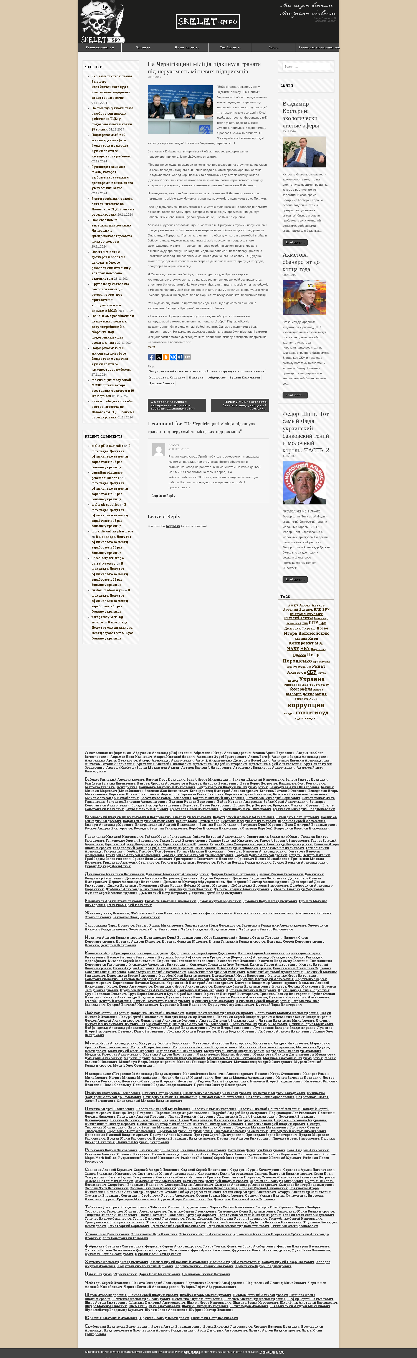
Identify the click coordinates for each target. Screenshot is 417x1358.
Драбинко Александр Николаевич (134, 889)
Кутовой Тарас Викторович (279, 1005)
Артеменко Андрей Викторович (220, 764)
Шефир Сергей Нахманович (310, 1299)
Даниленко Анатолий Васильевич (114, 874)
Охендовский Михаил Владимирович (149, 1101)
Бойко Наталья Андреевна (239, 802)
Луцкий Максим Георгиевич (191, 1031)
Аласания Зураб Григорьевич (221, 757)
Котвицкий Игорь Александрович (183, 986)
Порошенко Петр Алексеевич (131, 1131)
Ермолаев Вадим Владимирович (270, 901)
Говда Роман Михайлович (282, 848)
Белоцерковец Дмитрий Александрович (224, 791)
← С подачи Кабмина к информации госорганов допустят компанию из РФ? (173, 405)
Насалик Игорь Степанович (278, 1074)
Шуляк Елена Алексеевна (166, 1310)
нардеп (289, 713)
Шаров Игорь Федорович (106, 1295)
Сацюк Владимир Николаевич (110, 1173)
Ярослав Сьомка (161, 383)
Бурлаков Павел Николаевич (194, 809)
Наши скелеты (187, 47)
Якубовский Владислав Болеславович (117, 1326)
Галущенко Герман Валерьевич (132, 840)
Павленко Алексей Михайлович (163, 1109)
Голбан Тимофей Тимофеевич (150, 851)
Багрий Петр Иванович (165, 779)
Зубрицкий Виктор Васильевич (266, 929)
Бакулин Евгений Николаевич (258, 779)
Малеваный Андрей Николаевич (280, 1043)
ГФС (322, 623)
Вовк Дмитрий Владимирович (311, 825)
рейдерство (216, 377)
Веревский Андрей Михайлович (248, 821)
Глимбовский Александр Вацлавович (226, 848)
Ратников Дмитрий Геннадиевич (256, 1150)
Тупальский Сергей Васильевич (178, 1226)
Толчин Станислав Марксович (308, 1215)
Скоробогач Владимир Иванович (135, 1185)
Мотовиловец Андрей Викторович (263, 1062)
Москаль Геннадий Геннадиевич (204, 1062)
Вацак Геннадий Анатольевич (148, 821)
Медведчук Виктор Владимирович (234, 1051)
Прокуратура (296, 666)
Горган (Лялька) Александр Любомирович (197, 855)
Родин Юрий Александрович (236, 1154)
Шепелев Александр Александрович (255, 1299)
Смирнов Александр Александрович (246, 1185)
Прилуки (196, 377)
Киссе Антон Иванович (236, 961)
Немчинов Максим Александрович (245, 1077)
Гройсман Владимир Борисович (188, 862)
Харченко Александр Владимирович (116, 1262)
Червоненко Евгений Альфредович (215, 1283)
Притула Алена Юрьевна (171, 1135)
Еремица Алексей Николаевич (170, 901)
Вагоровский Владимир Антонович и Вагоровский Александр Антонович (148, 817)
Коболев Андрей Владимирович (244, 968)
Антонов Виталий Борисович (110, 764)
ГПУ (313, 623)
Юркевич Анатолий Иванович (111, 1318)
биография (301, 689)
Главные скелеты (100, 47)
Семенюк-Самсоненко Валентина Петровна (298, 1177)
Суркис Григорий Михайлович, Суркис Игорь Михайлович (154, 1199)
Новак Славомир (117, 1085)
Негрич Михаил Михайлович (134, 1077)
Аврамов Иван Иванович (131, 757)
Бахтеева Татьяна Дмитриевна (111, 787)
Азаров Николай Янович (174, 757)
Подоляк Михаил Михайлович (261, 1127)
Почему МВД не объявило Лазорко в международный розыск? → (244, 405)
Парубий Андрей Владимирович (239, 1113)
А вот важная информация (108, 753)
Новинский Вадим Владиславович (162, 1085)
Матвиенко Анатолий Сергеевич (266, 1047)
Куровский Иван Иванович (183, 1005)
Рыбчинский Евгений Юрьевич (274, 1158)
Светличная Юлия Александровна (167, 1173)
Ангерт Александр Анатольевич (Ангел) (173, 760)
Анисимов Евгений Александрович (301, 760)
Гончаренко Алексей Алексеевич (133, 855)
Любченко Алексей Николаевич (284, 1031)
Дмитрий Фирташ (300, 628)
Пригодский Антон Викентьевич (298, 1131)
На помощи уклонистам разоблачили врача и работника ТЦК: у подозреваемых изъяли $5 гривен (112, 119)
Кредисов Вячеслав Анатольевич (148, 990)
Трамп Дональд (199, 1218)
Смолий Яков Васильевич (106, 1188)
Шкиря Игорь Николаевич (209, 1302)
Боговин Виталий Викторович (219, 798)
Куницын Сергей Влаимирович (263, 1001)
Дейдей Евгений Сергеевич (232, 874)
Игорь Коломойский (306, 633)
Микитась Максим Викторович (234, 1058)
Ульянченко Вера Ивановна (154, 1234)
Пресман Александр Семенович (241, 1131)
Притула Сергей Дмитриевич (219, 1135)
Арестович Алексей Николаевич (163, 764)
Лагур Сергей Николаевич (141, 1017)
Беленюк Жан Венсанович (166, 791)
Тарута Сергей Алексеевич (232, 1207)
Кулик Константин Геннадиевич (161, 1001)
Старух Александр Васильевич (304, 1192)
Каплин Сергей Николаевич (261, 953)
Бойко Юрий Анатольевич (285, 802)
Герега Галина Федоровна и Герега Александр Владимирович (261, 844)
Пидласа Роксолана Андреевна (300, 1120)
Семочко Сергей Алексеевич (158, 1181)
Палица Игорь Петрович (133, 1113)
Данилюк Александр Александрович (177, 874)
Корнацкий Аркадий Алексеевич (265, 979)
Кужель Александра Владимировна (133, 997)
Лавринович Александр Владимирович (219, 1013)
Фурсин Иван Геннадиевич (158, 1254)
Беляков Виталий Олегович (283, 791)
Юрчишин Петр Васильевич (214, 1318)
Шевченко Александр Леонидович (141, 1299)
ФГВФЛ (314, 684)
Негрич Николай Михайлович (187, 1077)
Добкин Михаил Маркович (207, 885)
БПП (317, 609)
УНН (151, 347)
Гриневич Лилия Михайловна (263, 859)
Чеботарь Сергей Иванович (108, 1283)
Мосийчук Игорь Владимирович (147, 1062)
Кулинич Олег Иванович (213, 1001)
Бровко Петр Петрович (252, 805)
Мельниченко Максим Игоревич (224, 1054)
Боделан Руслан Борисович (192, 802)
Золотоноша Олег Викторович (154, 929)
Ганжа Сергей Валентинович (183, 840)
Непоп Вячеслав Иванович (298, 1077)
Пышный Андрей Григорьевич (142, 1142)
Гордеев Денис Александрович (261, 855)
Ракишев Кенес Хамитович (203, 1150)
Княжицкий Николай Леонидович (185, 968)
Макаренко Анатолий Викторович (221, 1043)
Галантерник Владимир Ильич (273, 836)
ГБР (305, 623)
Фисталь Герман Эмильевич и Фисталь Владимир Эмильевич (137, 1250)
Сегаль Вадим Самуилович (131, 1177)
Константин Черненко (167, 377)
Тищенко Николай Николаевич (111, 1215)
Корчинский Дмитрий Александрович (199, 983)
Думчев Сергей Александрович (111, 893)
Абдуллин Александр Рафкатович (162, 753)
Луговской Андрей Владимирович (177, 1028)
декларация (315, 693)
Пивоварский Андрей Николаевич (243, 1120)
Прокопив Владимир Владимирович (184, 1138)
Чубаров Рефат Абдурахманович (208, 1287)
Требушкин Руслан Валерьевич (240, 1218)
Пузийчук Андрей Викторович (244, 1138)
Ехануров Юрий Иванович (129, 905)
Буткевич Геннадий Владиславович (304, 809)
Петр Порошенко (301, 657)
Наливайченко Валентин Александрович (218, 1074)
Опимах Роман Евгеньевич (222, 1097)
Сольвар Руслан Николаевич (263, 1188)
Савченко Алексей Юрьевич (108, 1170)
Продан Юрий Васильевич (129, 1138)
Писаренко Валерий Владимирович (275, 1124)
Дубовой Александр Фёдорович (297, 889)
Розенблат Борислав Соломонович (292, 1154)
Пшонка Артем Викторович (295, 1138)
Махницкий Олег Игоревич (131, 1051)
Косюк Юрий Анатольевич (129, 986)
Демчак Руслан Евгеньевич (280, 874)
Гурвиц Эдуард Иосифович (108, 866)
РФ (308, 667)
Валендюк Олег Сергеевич (297, 817)
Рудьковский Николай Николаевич (148, 1158)
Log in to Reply (164, 496)
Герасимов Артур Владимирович (133, 844)
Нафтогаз (318, 649)
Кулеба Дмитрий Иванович (108, 1001)
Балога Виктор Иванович (307, 779)
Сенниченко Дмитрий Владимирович (215, 1181)
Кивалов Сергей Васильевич (131, 961)
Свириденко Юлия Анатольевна (225, 1173)
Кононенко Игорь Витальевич (293, 975)
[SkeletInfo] (208, 21)
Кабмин (301, 639)
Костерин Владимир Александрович (266, 983)
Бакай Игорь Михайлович (209, 779)
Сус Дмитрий (218, 1199)
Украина (312, 679)
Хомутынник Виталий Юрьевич (145, 1266)
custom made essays (106, 590)
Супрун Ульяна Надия (264, 1195)
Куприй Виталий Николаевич (132, 1005)
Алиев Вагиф (259, 757)
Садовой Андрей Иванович (156, 1170)
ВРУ (326, 609)
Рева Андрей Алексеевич (308, 1150)
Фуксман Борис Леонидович (109, 1254)
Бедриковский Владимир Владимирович (232, 787)
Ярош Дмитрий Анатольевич (222, 1330)
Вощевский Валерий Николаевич (302, 828)
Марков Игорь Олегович (150, 1047)
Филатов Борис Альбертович (251, 1246)
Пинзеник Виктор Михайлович (164, 1124)
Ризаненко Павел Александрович (161, 1154)
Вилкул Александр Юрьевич (109, 825)
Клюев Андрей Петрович (133, 968)
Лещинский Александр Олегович (169, 1020)
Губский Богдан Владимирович (244, 862)
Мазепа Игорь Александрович (111, 1043)
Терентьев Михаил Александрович (136, 1211)
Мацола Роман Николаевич (179, 1051)
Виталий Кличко (298, 618)
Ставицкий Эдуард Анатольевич (193, 1192)
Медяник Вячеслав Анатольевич (113, 1054)
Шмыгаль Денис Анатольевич (154, 1306)
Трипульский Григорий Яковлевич (115, 1222)
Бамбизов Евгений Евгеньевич (110, 783)
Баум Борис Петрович (258, 783)
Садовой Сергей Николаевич (204, 1170)
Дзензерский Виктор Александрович (258, 882)
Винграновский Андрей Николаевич (166, 825)
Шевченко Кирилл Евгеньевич (197, 1299)
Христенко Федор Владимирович (263, 1266)
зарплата (301, 698)
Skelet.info (192, 1351)
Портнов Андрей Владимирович (185, 1131)
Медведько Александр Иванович (293, 1051)
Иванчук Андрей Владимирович (113, 937)
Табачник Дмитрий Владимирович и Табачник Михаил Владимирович (146, 1207)
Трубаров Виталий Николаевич (220, 1222)
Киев (313, 638)
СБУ (312, 672)
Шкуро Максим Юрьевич (106, 1306)
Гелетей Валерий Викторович (284, 840)
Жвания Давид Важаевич (107, 913)
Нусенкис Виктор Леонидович (220, 1085)
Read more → (295, 242)
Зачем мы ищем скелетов (319, 47)
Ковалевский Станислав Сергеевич (302, 968)
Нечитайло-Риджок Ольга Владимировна (212, 1081)
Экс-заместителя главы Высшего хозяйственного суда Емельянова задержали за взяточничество (111, 87)
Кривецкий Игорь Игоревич (200, 990)
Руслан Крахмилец (245, 377)
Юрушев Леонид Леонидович (164, 1318)
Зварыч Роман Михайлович (159, 925)
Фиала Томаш (214, 1246)
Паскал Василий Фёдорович (191, 1116)
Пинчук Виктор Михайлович (218, 1124)
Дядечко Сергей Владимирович (215, 893)
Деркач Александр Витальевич (135, 882)
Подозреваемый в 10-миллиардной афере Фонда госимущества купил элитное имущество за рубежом (111, 145)
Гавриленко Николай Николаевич (114, 836)
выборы (294, 694)
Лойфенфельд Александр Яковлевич (115, 1028)
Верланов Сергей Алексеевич (302, 821)
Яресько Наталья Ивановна (276, 1326)
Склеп (273, 47)
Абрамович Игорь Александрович (222, 753)
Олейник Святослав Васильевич (113, 1093)
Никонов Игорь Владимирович (276, 1081)
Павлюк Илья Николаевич (214, 1109)
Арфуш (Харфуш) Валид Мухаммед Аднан (142, 767)
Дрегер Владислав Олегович (188, 889)
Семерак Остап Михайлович (109, 1181)
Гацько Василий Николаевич (233, 840)
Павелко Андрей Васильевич (109, 1109)
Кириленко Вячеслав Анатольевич (186, 961)
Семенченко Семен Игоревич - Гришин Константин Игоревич (208, 1177)
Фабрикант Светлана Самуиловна (114, 1246)
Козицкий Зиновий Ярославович (275, 972)
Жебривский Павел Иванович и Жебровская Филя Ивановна (181, 913)
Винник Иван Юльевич (219, 825)
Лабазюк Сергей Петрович (107, 1013)
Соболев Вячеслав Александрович (158, 1188)
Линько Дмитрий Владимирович (228, 1020)
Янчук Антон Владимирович (176, 1326)
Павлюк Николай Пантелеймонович (269, 1109)
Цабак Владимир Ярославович (111, 1274)
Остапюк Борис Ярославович (270, 1097)
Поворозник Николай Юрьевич (207, 1127)
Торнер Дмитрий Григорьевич (158, 1218)
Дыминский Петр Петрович (163, 893)
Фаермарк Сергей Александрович (173, 1246)
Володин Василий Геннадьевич (160, 828)
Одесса (299, 655)
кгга (313, 698)
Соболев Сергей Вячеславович (213, 1188)
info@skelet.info (272, 1351)
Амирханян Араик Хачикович (111, 760)
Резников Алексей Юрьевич (108, 1154)
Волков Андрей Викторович (108, 828)
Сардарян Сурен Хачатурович (255, 1170)
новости (306, 712)
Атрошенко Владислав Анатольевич (264, 767)
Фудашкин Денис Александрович (261, 1250)
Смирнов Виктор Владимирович (306, 1185)
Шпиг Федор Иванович (249, 1306)
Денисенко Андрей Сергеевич (206, 878)
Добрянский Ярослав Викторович (259, 885)
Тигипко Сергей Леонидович (192, 1211)
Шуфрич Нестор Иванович (211, 1310)
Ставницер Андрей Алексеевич (249, 1192)
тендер (311, 718)
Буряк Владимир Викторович (245, 809)
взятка (318, 689)
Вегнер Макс (186, 821)
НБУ (305, 648)
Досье (322, 628)
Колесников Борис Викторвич (132, 975)
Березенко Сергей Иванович (248, 794)
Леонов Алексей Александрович (112, 1020)
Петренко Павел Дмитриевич (187, 1120)
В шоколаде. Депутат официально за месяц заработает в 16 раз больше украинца (111, 456)
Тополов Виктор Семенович (108, 1218)
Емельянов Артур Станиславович (114, 901)
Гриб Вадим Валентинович (108, 859)
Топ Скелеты (230, 47)
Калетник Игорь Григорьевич (110, 953)
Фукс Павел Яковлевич (311, 1250)
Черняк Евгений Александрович (151, 1287)
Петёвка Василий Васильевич (135, 1120)
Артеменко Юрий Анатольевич (275, 764)
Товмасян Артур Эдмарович (192, 1215)
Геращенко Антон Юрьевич (185, 844)
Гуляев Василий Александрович (300, 862)
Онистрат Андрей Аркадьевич (279, 1093)
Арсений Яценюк (298, 609)
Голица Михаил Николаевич (201, 851)
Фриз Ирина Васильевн (210, 1250)
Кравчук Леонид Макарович (296, 986)
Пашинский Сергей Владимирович (247, 1116)
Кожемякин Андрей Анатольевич (216, 972)
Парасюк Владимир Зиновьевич (182, 1113)
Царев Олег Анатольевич (159, 1274)
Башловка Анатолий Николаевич (167, 787)
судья (299, 718)
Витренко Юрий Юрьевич (261, 825)
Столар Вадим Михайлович (219, 1195)
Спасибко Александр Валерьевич (135, 1192)
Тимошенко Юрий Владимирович (305, 1211)
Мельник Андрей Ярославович (168, 1054)
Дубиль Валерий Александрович (241, 889)
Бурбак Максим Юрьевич (147, 809)
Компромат (301, 643)
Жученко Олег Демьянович (136, 917)
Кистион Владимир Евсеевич (283, 961)
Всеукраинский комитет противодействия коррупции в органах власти (206, 371)
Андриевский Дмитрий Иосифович (239, 760)
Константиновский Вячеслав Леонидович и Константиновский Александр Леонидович (160, 979)
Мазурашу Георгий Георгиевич (165, 1043)
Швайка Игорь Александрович (205, 1295)
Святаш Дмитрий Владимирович (283, 1173)
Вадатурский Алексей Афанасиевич (244, 817)
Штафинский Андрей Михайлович (300, 1306)
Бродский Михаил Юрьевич (297, 805)
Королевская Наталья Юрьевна (139, 983)
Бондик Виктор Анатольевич (156, 805)
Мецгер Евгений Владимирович (178, 1058)
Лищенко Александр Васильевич (200, 1024)
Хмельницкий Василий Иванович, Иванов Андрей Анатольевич (205, 1262)
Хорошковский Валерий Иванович (204, 1266)
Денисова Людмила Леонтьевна (259, 878)
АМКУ (293, 605)
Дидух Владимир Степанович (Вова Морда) (144, 885)
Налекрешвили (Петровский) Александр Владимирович (133, 1074)
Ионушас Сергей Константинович (295, 941)
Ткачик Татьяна (152, 1215)
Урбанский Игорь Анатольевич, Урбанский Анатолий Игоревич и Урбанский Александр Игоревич (207, 1236)
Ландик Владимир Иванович (190, 1017)
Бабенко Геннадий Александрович (114, 779)
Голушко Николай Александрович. (257, 851)
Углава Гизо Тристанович (107, 1234)
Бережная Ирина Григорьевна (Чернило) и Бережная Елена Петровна (166, 794)
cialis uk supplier (105, 504)
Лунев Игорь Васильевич (230, 1028)
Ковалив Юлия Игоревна (105, 972)
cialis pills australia (107, 446)
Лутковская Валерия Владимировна (284, 1028)
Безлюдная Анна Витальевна (294, 787)
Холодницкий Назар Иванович (287, 1262)
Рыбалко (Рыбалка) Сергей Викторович (214, 1158)
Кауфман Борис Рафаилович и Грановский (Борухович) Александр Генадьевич (225, 957)
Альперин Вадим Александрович (300, 757)
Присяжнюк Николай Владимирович (116, 1135)
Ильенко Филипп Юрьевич (184, 941)
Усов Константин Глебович (125, 1238)
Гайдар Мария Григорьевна (168, 836)
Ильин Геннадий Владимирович (237, 941)
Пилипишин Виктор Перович (110, 1124)
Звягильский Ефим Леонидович (212, 925)
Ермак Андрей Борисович (219, 901)
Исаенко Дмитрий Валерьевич (110, 945)
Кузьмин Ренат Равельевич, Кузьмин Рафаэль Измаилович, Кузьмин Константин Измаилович (247, 997)
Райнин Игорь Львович (159, 1150)
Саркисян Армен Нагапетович (309, 1170)
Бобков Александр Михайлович (112, 798)
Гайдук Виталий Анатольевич (218, 836)
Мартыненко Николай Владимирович (204, 1047)
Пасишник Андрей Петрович (142, 1116)
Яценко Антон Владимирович (274, 1330)
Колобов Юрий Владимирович (184, 975)
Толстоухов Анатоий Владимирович (249, 1215)
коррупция (306, 704)
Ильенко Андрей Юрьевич (138, 941)
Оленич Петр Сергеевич (162, 1093)
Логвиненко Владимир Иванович (258, 1024)
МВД (319, 643)
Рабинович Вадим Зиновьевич (111, 1150)
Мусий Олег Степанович (134, 1065)
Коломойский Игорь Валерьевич (239, 975)
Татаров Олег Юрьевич (275, 1207)
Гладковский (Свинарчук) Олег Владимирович (153, 848)
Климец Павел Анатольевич (274, 964)
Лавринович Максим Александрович (287, 1013)
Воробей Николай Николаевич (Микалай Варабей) (230, 828)
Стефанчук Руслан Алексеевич (167, 1195)
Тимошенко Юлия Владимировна (246, 1211)
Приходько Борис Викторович (271, 1135)
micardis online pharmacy (112, 531)
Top (406, 1347)
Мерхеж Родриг (137, 1058)
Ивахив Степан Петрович (260, 937)
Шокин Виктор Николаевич (205, 1306)
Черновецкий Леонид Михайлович (276, 1283)
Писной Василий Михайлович (153, 1127)
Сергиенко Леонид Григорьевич (276, 1181)
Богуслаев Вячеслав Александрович (136, 802)
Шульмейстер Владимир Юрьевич (114, 1310)
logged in (173, 526)
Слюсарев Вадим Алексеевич (189, 1185)
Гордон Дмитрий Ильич (309, 855)
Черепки (143, 47)
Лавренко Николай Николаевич (157, 1013)
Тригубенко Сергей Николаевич (295, 1218)
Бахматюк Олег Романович (302, 783)
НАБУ (293, 648)
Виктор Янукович (306, 614)
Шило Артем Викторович (106, 1302)
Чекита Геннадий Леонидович (158, 1283)
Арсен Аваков (312, 605)
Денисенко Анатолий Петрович (152, 878)
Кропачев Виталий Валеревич (251, 990)
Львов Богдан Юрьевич (237, 1031)
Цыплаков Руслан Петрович (206, 1274)
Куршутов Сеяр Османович (231, 1005)
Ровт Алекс (200, 1154)
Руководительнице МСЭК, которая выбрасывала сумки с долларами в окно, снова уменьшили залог (112, 177)
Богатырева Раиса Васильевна (166, 798)
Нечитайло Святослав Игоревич (149, 1081)
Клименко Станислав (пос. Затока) (218, 964)
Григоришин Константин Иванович (205, 859)
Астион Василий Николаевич (206, 767)
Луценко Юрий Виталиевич (141, 1031)
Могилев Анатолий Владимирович (293, 1058)
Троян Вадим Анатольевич (169, 1222)
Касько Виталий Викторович (131, 957)
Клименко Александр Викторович (158, 964)
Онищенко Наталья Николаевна (170, 1097)
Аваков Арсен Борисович (274, 753)
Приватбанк (321, 661)
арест (325, 684)
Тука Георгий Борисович (128, 1226)
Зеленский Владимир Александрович (274, 925)
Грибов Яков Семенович (152, 859)
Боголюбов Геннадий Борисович (273, 798)
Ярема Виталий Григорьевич (227, 1326)
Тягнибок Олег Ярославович (294, 1226)
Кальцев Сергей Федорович (213, 953)
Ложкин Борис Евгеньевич (311, 1024)
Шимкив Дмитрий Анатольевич (157, 1302)
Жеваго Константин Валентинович (263, 913)
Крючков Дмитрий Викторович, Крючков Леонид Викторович (257, 994)
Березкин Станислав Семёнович (300, 794)
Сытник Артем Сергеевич (253, 1199)
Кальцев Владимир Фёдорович (163, 953)
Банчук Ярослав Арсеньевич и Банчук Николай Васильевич (187, 783)
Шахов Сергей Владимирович (153, 1295)
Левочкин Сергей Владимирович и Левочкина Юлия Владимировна (273, 1017)
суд (324, 712)
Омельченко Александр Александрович (217, 1093)
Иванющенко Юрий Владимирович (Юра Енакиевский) (190, 937)
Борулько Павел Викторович (207, 805)
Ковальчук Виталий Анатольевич (157, 972)
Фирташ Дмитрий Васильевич (303, 1246)
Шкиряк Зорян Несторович (255, 1302)
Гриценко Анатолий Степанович (131, 862)
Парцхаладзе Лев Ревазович (292, 1113)
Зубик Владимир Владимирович (209, 929)
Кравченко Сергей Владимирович (242, 986)
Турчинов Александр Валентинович (238, 1226)
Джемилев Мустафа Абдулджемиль (194, 882)
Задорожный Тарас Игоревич (109, 925)
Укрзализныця (296, 685)
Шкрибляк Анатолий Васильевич (308, 1302)
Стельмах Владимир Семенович (112, 1195)
